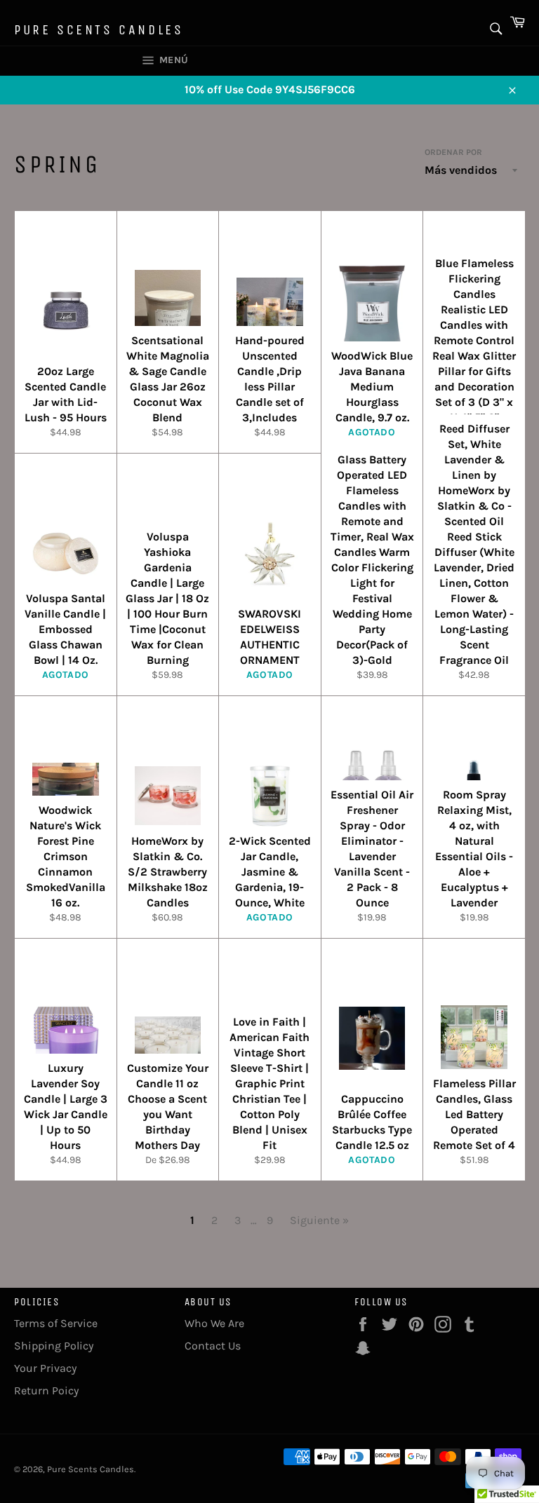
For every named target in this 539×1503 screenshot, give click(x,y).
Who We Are (214, 1323)
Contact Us (213, 1345)
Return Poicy (46, 1390)
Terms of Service (56, 1323)
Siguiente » (319, 1220)
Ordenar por (453, 152)
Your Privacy (45, 1368)
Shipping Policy (53, 1345)
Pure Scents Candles (98, 30)
